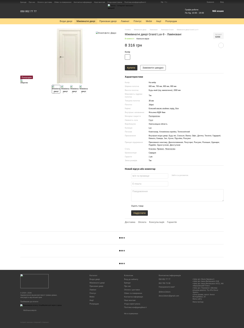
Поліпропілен (154, 116)
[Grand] (106, 33)
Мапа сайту (197, 299)
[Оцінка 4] (161, 206)
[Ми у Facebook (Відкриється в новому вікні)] (150, 2)
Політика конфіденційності (135, 2)
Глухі (151, 120)
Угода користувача (114, 2)
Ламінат (125, 21)
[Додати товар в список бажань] (221, 45)
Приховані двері (108, 21)
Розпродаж (171, 21)
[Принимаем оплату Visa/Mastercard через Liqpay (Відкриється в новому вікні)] (41, 305)
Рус (166, 2)
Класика (152, 149)
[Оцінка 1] (148, 206)
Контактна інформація (83, 2)
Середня (152, 153)
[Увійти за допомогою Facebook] (191, 175)
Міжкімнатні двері (86, 21)
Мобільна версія (29, 310)
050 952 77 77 (28, 11)
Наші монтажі (99, 2)
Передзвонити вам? (167, 287)
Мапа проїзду (198, 302)
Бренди (23, 2)
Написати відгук (142, 39)
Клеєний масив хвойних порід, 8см (164, 108)
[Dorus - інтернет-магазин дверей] (34, 281)
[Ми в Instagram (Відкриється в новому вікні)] (153, 2)
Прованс (160, 149)
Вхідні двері (66, 21)
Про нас (32, 2)
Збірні (151, 105)
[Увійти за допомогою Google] (196, 175)
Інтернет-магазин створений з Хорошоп (34, 322)
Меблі (149, 21)
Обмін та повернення (62, 2)
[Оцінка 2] (152, 206)
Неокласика (170, 149)
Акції (158, 21)
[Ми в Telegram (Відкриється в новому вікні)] (157, 2)
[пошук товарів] (184, 21)
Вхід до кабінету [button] (131, 279)
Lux (150, 128)
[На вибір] (127, 57)
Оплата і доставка (44, 2)
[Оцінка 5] (166, 206)
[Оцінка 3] (157, 206)
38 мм (151, 101)
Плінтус (138, 21)
